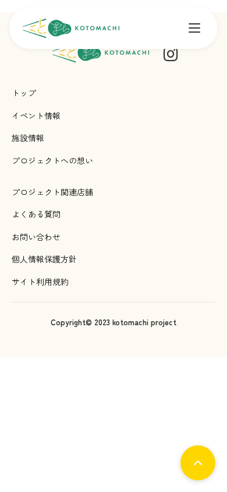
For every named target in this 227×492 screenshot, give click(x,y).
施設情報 (28, 137)
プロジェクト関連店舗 (52, 192)
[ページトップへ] (197, 462)
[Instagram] (170, 54)
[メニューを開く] (194, 28)
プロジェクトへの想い (52, 160)
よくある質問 (36, 214)
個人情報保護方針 (44, 259)
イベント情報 (36, 115)
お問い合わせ (36, 237)
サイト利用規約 (40, 281)
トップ (24, 93)
